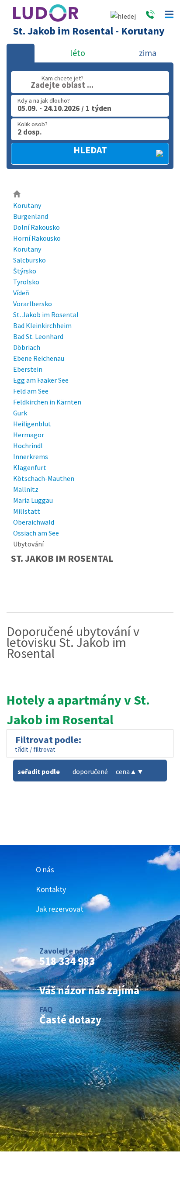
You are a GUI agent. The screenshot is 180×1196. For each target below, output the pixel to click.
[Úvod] (17, 194)
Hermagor (28, 434)
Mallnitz (25, 489)
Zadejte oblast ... (62, 85)
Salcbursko (29, 260)
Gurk (20, 412)
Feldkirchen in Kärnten (47, 402)
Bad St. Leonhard (38, 336)
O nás (45, 870)
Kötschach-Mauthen (43, 478)
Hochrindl (28, 445)
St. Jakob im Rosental (46, 314)
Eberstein (27, 369)
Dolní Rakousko (36, 227)
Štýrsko (24, 270)
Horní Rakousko (37, 238)
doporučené (90, 771)
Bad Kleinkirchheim (42, 325)
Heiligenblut (32, 423)
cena (126, 771)
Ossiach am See (36, 533)
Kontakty (51, 889)
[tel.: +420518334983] (150, 16)
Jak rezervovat (59, 909)
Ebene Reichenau (38, 358)
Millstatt (26, 511)
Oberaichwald (33, 522)
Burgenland (30, 216)
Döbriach (26, 347)
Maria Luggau (33, 500)
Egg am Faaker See (41, 380)
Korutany (27, 205)
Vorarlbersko (32, 303)
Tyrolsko (26, 281)
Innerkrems (30, 456)
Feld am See (30, 391)
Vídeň (21, 292)
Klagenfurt (29, 467)
